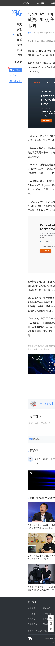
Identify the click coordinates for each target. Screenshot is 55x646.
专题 (19, 49)
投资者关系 (32, 623)
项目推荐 (31, 613)
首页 (19, 24)
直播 (19, 39)
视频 (19, 44)
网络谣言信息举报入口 (37, 630)
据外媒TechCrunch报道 (39, 50)
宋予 (29, 32)
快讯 (19, 29)
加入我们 (47, 623)
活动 (19, 54)
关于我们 (47, 613)
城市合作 (31, 608)
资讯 (19, 34)
